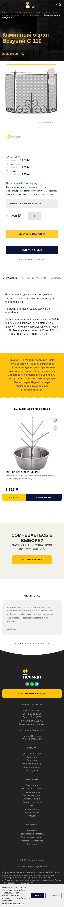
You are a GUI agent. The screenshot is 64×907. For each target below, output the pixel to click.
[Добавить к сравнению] (51, 81)
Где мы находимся (32, 795)
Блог (32, 805)
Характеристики (34, 277)
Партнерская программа (32, 833)
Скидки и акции (32, 798)
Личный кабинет (32, 809)
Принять (37, 895)
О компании (32, 785)
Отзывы (32, 816)
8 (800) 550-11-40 (32, 720)
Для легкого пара (32, 753)
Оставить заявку (32, 560)
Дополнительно (29, 12)
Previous (29, 507)
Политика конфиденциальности (32, 866)
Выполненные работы (32, 788)
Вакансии (32, 830)
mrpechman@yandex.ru (32, 730)
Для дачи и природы (32, 763)
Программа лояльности (32, 840)
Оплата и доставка (32, 802)
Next (35, 507)
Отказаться (53, 895)
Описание (10, 277)
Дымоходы (32, 760)
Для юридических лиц (32, 837)
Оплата (55, 277)
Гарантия (32, 844)
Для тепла (32, 757)
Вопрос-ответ (32, 812)
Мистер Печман (10, 12)
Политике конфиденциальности (13, 902)
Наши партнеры (32, 792)
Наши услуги (32, 770)
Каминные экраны (32, 15)
